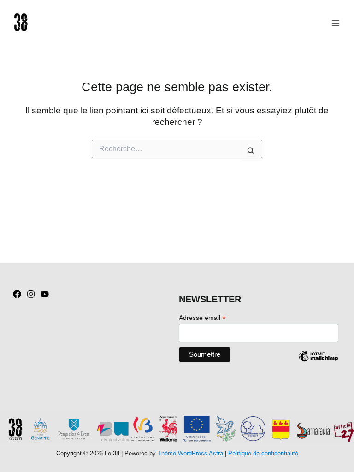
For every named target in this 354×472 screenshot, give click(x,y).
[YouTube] (45, 294)
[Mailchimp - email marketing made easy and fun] (318, 363)
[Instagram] (31, 294)
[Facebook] (17, 294)
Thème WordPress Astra (190, 453)
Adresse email (202, 317)
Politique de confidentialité (263, 453)
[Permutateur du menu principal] (336, 23)
